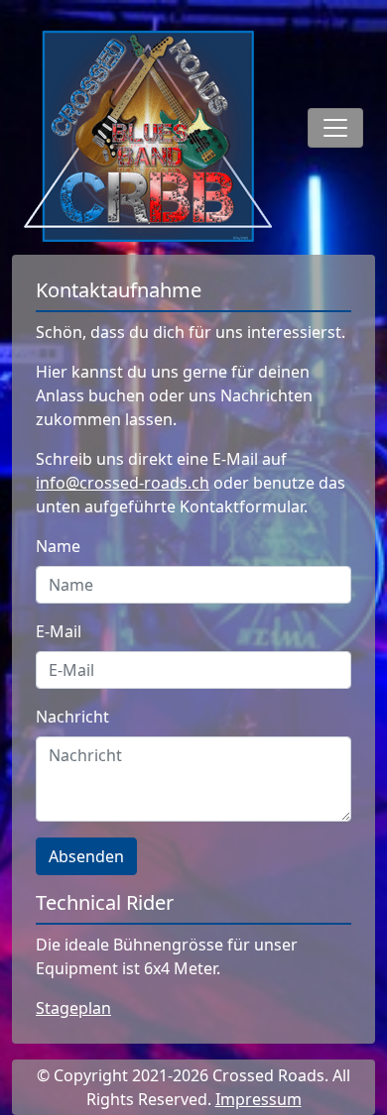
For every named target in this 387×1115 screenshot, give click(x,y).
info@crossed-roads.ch (122, 483)
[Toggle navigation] (335, 128)
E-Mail (58, 631)
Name (58, 546)
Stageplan (73, 1008)
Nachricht (72, 716)
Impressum (258, 1099)
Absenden (86, 856)
